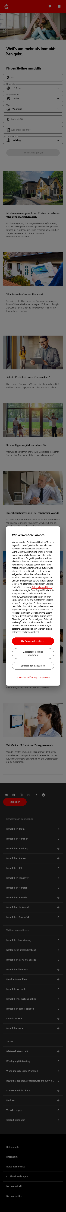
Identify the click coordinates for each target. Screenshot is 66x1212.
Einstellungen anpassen (33, 666)
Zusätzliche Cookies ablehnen (33, 653)
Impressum (45, 677)
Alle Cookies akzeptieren (33, 641)
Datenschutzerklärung (42, 587)
